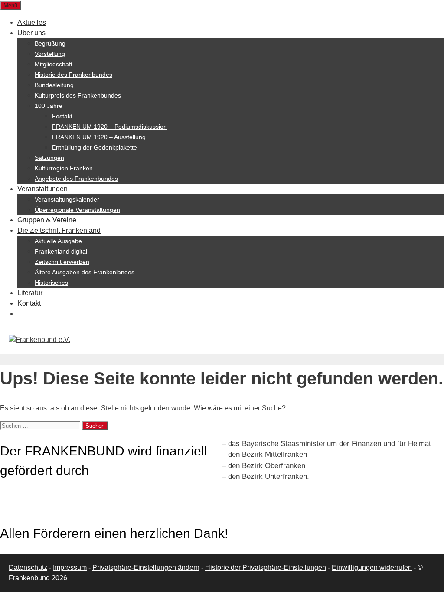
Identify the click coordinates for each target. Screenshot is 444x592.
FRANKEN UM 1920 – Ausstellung (99, 136)
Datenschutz (28, 567)
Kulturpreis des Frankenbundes (78, 95)
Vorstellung (50, 53)
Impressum (70, 567)
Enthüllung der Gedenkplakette (94, 147)
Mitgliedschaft (53, 64)
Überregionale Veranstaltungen (77, 209)
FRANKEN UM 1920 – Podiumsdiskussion (109, 126)
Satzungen (49, 157)
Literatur (29, 292)
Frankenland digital (61, 251)
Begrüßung (50, 43)
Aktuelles (31, 22)
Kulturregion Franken (64, 168)
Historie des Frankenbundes (73, 74)
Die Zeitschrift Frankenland (59, 230)
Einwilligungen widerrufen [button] (372, 567)
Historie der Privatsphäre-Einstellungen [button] (265, 567)
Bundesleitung (54, 84)
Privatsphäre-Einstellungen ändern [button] (145, 567)
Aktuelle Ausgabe (58, 240)
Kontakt (29, 303)
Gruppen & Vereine (46, 220)
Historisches (51, 282)
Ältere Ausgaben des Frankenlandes (84, 272)
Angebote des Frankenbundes (76, 178)
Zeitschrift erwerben (62, 261)
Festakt (62, 116)
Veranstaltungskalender (67, 199)
